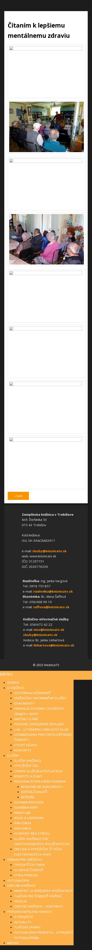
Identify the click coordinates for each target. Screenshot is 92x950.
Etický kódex (25, 745)
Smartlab (22, 813)
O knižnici (15, 688)
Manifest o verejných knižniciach (43, 890)
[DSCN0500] (47, 152)
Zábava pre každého (24, 859)
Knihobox (22, 828)
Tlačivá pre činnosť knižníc (38, 896)
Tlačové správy (27, 927)
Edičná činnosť (34, 792)
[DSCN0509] (47, 274)
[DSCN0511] (47, 330)
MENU (6, 674)
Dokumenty (24, 703)
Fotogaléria (18, 880)
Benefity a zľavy (28, 776)
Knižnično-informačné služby (40, 698)
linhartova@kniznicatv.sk (54, 645)
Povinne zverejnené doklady (39, 724)
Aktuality (22, 922)
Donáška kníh (26, 807)
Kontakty (22, 750)
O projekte (23, 917)
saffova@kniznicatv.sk (51, 607)
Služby (13, 755)
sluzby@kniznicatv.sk (49, 551)
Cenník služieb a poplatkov (38, 771)
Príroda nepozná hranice (29, 911)
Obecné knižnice (21, 885)
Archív (13, 943)
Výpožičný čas (26, 766)
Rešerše (27, 797)
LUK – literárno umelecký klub (41, 729)
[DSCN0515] (47, 440)
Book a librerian (28, 818)
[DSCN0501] (47, 162)
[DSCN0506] (47, 265)
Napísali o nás (26, 719)
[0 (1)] (47, 49)
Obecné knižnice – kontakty (38, 906)
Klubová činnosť (28, 870)
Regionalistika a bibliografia (39, 781)
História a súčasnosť (32, 693)
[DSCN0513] (47, 385)
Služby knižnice (27, 760)
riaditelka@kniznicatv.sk (53, 591)
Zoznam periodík (29, 802)
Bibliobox (22, 823)
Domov (13, 682)
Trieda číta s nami (29, 864)
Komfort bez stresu (32, 833)
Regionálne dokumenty (42, 786)
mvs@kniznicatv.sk (49, 629)
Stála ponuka (26, 875)
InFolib (20, 901)
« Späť (18, 496)
